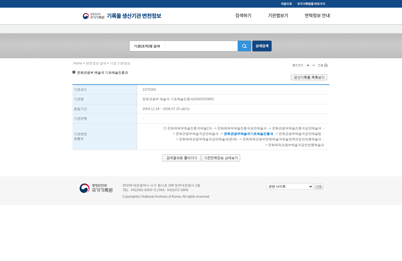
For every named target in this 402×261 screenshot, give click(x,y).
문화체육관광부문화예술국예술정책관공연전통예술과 (282, 139)
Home (77, 63)
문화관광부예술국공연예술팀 (300, 134)
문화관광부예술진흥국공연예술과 (296, 128)
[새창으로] (312, 4)
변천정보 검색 (96, 63)
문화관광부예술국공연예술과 (197, 134)
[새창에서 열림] (309, 79)
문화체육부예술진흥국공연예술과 (242, 128)
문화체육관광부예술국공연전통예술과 (296, 145)
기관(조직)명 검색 (147, 46)
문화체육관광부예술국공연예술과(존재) (208, 139)
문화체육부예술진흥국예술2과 (189, 128)
